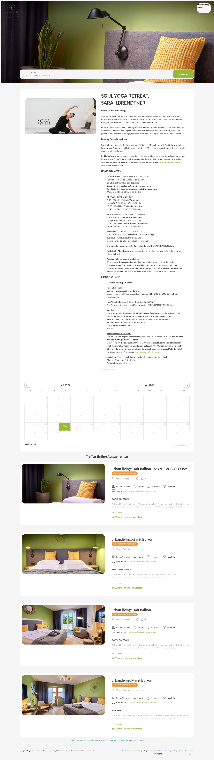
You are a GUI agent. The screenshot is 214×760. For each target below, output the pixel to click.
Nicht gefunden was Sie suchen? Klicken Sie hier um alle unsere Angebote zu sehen (107, 740)
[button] (27, 385)
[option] (204, 10)
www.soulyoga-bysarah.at (171, 162)
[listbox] (204, 8)
